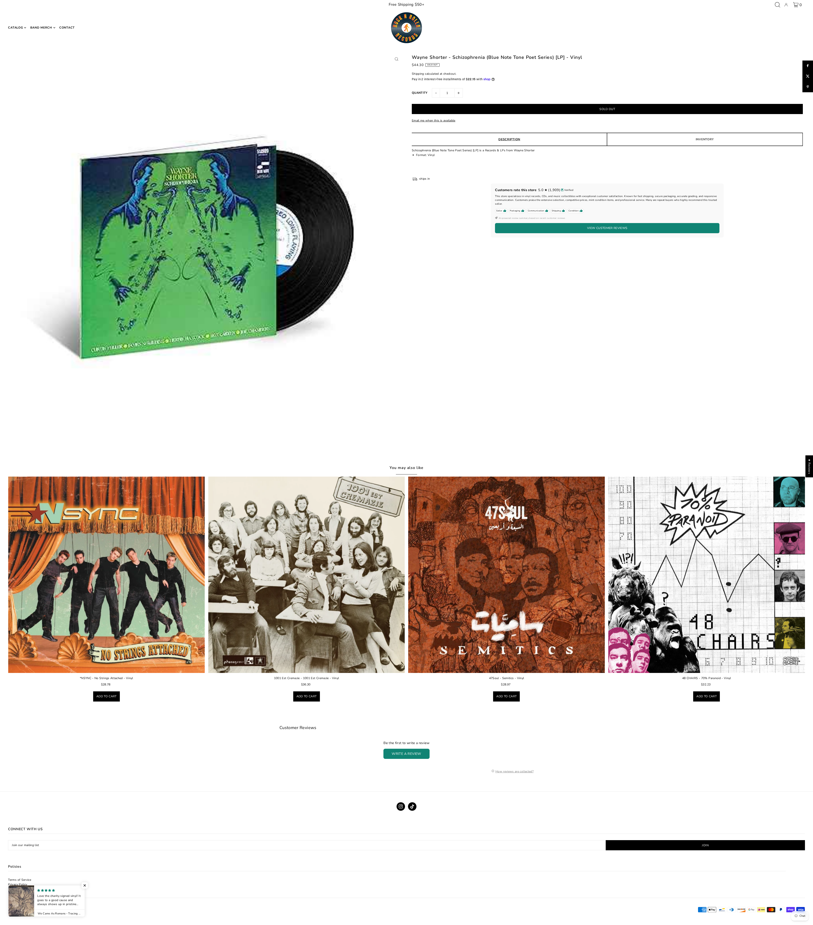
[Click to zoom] (396, 59)
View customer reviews (607, 228)
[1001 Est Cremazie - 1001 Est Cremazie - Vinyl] (306, 575)
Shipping (418, 74)
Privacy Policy (17, 884)
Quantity (420, 93)
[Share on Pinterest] (807, 87)
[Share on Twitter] (807, 76)
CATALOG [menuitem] (15, 28)
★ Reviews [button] (809, 466)
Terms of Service (19, 880)
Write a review (406, 753)
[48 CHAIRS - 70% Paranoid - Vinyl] (706, 575)
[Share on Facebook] (807, 66)
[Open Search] (777, 4)
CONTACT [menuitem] (67, 28)
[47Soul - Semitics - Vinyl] (506, 575)
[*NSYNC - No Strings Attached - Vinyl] (106, 575)
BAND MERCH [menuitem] (41, 28)
